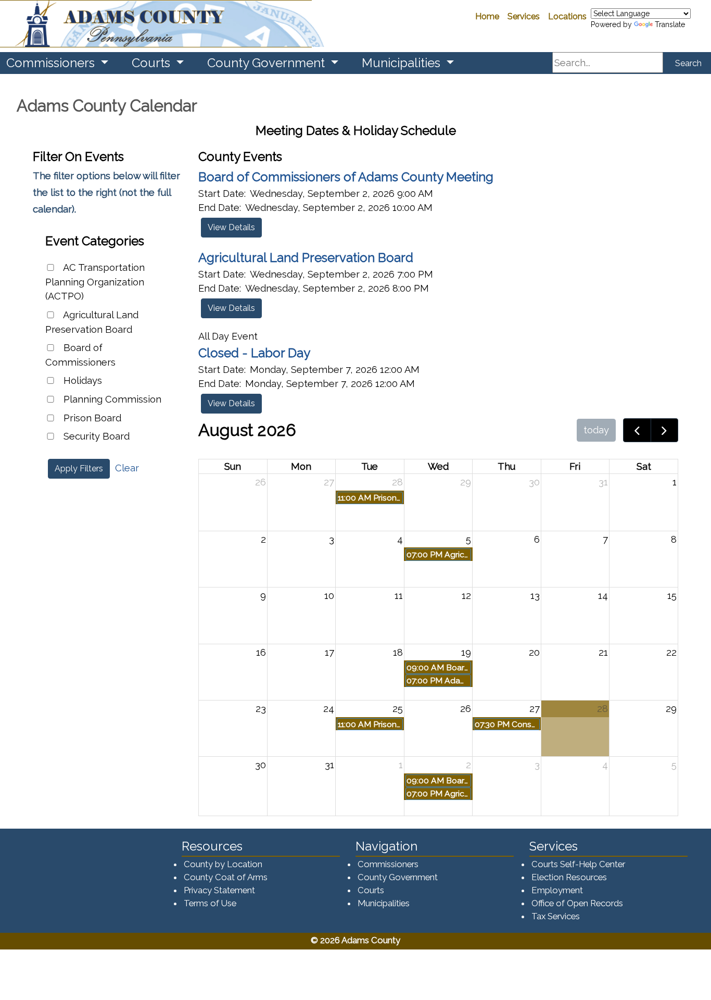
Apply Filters (79, 468)
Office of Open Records (577, 903)
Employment (557, 890)
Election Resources (569, 877)
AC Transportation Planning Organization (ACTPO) (95, 282)
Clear (127, 468)
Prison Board (91, 418)
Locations (567, 16)
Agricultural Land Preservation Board (91, 322)
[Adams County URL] (156, 23)
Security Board (95, 436)
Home (487, 16)
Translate (670, 24)
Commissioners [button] (52, 62)
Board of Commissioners (80, 355)
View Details (231, 227)
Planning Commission (111, 399)
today (596, 429)
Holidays (81, 380)
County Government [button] (267, 62)
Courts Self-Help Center (578, 864)
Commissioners (388, 864)
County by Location (223, 864)
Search (688, 63)
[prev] (637, 430)
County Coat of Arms (226, 877)
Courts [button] (152, 62)
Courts (371, 890)
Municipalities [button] (402, 62)
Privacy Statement (219, 890)
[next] (665, 430)
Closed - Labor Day (254, 352)
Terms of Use (210, 903)
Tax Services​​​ (555, 916)
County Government (398, 877)
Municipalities (384, 903)
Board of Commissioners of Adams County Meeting (345, 176)
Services (523, 16)
